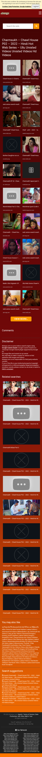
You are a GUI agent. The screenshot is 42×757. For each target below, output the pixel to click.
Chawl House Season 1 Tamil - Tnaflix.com (17, 258)
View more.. (21, 319)
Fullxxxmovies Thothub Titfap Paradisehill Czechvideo (18, 644)
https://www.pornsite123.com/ (11, 741)
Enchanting (22, 653)
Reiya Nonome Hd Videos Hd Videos (24, 657)
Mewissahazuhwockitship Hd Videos (20, 641)
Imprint (20, 714)
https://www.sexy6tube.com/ (31, 735)
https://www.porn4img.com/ (31, 750)
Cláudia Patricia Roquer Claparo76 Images (20, 648)
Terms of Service (28, 714)
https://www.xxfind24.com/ (11, 750)
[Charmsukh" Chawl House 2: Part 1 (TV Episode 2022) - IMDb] (31, 101)
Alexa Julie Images (27, 647)
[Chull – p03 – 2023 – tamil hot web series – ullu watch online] (31, 126)
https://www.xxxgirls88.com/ (31, 733)
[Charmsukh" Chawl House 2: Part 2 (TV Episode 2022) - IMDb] (11, 126)
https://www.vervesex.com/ (11, 744)
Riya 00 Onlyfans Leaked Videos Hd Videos (16, 659)
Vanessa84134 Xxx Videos (11, 647)
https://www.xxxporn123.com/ (11, 748)
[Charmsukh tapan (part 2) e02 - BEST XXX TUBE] (31, 178)
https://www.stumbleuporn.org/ (31, 751)
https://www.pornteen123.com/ (31, 741)
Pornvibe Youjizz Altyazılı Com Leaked (21, 655)
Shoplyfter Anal (7, 637)
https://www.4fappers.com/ (11, 733)
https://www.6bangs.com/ (10, 736)
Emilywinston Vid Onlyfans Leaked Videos (16, 661)
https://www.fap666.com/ (10, 739)
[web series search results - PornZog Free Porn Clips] (11, 101)
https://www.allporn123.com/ (31, 742)
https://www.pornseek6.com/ (31, 739)
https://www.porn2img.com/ (31, 747)
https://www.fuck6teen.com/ (31, 736)
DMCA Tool (28, 716)
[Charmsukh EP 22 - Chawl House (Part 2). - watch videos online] (11, 178)
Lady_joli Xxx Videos (14, 634)
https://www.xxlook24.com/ (11, 751)
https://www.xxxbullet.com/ (11, 745)
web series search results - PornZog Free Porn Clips (20, 104)
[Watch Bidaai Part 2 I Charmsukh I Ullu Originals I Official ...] (11, 203)
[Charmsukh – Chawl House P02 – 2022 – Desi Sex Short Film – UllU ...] (11, 229)
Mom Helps (9, 643)
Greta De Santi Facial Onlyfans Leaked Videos (21, 629)
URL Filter (21, 716)
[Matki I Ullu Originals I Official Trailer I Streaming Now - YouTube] (11, 280)
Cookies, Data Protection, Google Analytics (16, 7)
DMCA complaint (7, 369)
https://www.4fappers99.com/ (10, 735)
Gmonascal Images (28, 634)
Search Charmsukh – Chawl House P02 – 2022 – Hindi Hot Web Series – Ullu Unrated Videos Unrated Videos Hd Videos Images (21, 700)
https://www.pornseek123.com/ (31, 738)
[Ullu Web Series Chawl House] (31, 280)
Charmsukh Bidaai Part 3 (11, 448)
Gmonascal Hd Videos (9, 632)
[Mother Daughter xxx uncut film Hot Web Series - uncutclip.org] (11, 152)
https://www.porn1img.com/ (31, 745)
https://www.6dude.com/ (10, 738)
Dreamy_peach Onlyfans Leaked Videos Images (18, 635)
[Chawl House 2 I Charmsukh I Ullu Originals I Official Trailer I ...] (11, 75)
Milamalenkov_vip (23, 632)
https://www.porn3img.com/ (31, 748)
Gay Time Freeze (24, 645)
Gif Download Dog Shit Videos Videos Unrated (20, 650)
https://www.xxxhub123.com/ (10, 747)
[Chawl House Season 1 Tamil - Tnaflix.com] (11, 254)
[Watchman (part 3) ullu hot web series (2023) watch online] (31, 203)
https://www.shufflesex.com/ (10, 742)
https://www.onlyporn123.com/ (31, 744)
